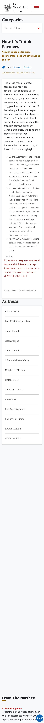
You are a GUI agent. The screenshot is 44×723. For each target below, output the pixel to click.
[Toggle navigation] (36, 7)
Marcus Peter (11, 379)
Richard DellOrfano (14, 419)
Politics (27, 67)
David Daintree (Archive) (17, 321)
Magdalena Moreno (15, 370)
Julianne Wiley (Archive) (17, 360)
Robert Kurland (13, 428)
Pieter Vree (10, 399)
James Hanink (12, 331)
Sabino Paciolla (13, 438)
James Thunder (13, 350)
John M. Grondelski (14, 389)
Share (40, 718)
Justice (17, 67)
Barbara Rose (12, 311)
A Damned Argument (12, 708)
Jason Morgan (12, 340)
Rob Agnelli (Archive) (15, 409)
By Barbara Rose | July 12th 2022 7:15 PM (18, 73)
